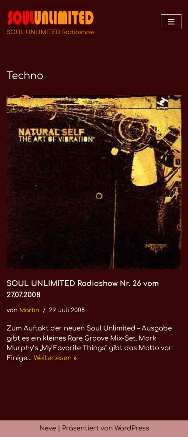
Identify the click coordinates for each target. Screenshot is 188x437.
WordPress (132, 428)
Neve (47, 428)
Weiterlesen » (55, 358)
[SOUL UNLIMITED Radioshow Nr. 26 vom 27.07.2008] (94, 182)
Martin (29, 310)
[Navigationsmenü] (171, 21)
